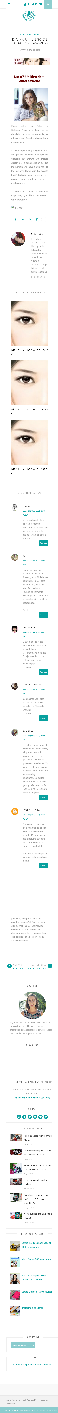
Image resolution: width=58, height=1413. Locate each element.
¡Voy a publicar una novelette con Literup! (39, 1215)
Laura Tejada (31, 810)
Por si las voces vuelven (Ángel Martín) (38, 1138)
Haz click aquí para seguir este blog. (32, 1097)
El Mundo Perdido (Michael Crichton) (36, 1182)
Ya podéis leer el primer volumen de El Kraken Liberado (39, 1152)
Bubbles (28, 731)
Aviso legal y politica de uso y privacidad (33, 1364)
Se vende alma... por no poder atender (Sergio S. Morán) (37, 1167)
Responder (43, 543)
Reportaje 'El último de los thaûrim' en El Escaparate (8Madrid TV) (36, 1199)
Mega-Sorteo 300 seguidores (36, 1259)
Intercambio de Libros (32, 1308)
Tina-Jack (37, 234)
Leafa (26, 506)
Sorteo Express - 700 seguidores (38, 1291)
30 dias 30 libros (29, 35)
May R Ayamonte (33, 684)
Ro (24, 555)
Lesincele (29, 627)
